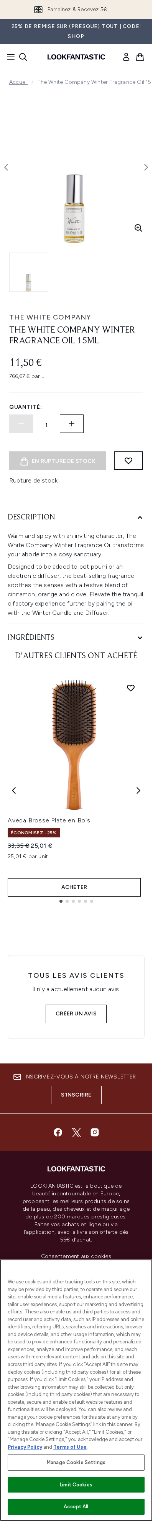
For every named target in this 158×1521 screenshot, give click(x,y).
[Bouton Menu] (8, 57)
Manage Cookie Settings (76, 1462)
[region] (76, 1390)
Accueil (18, 82)
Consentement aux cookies (76, 1256)
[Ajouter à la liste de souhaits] (128, 460)
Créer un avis (76, 1013)
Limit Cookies (76, 1485)
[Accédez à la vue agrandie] (138, 228)
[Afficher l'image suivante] (146, 167)
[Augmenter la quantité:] (72, 423)
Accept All (76, 1506)
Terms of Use (70, 1447)
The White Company (50, 317)
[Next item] (138, 790)
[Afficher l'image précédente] (6, 167)
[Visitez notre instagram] (95, 1132)
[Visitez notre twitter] (76, 1132)
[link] (126, 57)
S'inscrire (76, 1095)
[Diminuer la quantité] (21, 423)
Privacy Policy (25, 1447)
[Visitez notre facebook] (58, 1132)
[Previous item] (14, 790)
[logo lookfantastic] (76, 57)
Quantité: (25, 407)
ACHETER (74, 887)
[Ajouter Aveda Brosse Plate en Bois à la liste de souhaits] (131, 688)
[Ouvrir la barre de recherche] (23, 57)
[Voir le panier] (140, 57)
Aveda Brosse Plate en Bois (49, 820)
